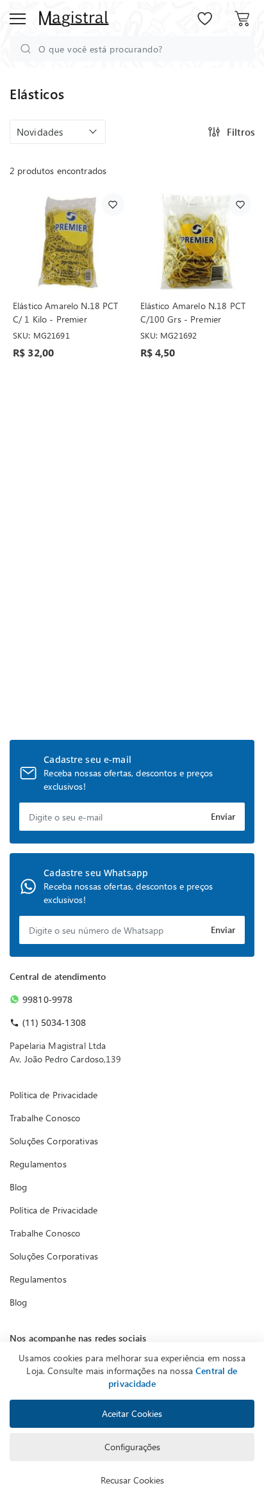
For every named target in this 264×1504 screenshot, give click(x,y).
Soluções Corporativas (54, 1141)
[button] (58, 132)
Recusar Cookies (132, 1480)
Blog (19, 1187)
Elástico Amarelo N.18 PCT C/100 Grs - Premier (193, 312)
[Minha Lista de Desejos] (205, 18)
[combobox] (132, 48)
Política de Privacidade (53, 1095)
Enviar (223, 816)
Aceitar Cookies (132, 1413)
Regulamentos (38, 1164)
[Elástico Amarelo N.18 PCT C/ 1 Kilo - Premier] (68, 242)
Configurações (132, 1447)
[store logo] (73, 19)
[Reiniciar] (237, 48)
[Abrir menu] (18, 18)
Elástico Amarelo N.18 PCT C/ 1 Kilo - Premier (66, 312)
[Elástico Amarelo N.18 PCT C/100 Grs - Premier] (196, 242)
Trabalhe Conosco (45, 1118)
